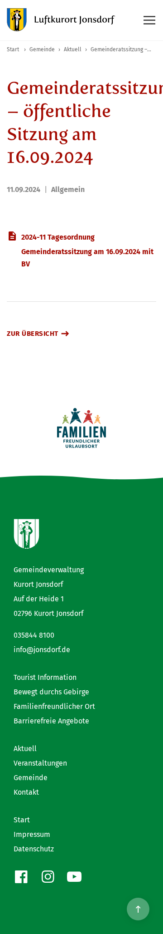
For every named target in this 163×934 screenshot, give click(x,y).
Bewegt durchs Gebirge (51, 692)
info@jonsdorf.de (42, 649)
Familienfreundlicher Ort (54, 706)
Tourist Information (45, 677)
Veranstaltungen (40, 763)
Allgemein (68, 189)
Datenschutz (34, 849)
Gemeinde (31, 777)
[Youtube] (74, 877)
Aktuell (25, 748)
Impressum (32, 834)
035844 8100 (34, 635)
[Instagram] (48, 877)
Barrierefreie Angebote (51, 721)
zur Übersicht (32, 333)
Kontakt (26, 792)
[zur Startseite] (61, 20)
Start (22, 820)
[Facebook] (21, 877)
